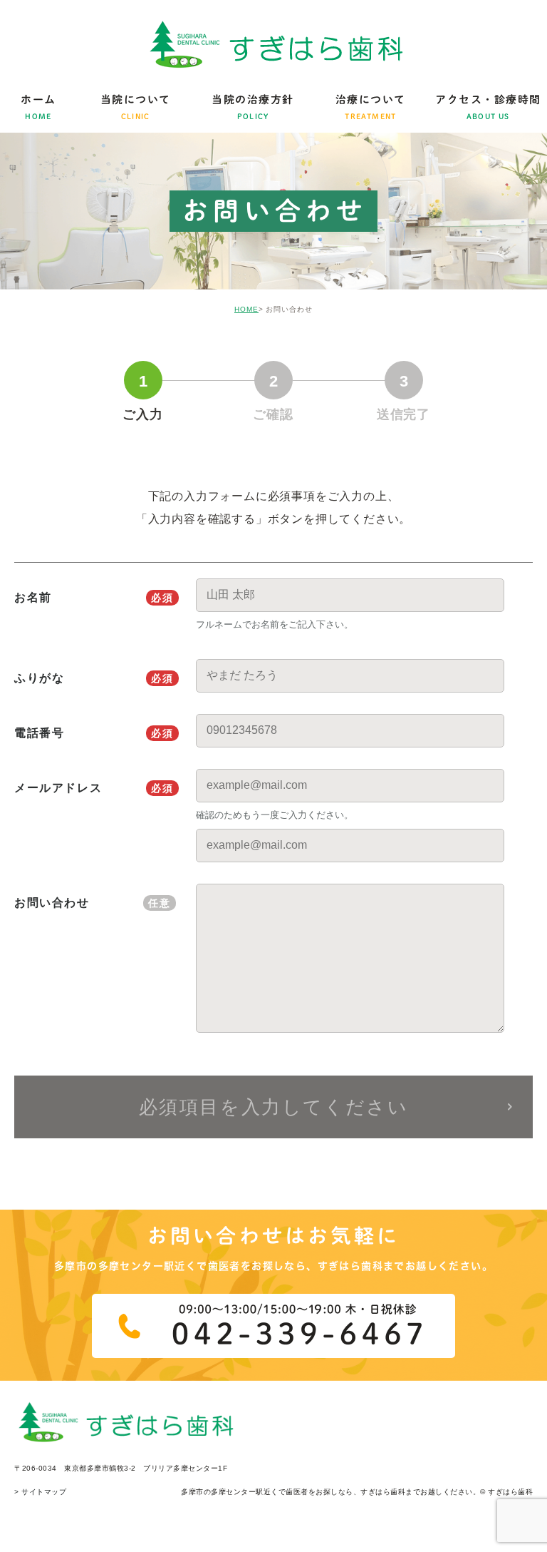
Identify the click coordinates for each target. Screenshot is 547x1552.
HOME (246, 309)
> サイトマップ (40, 1492)
